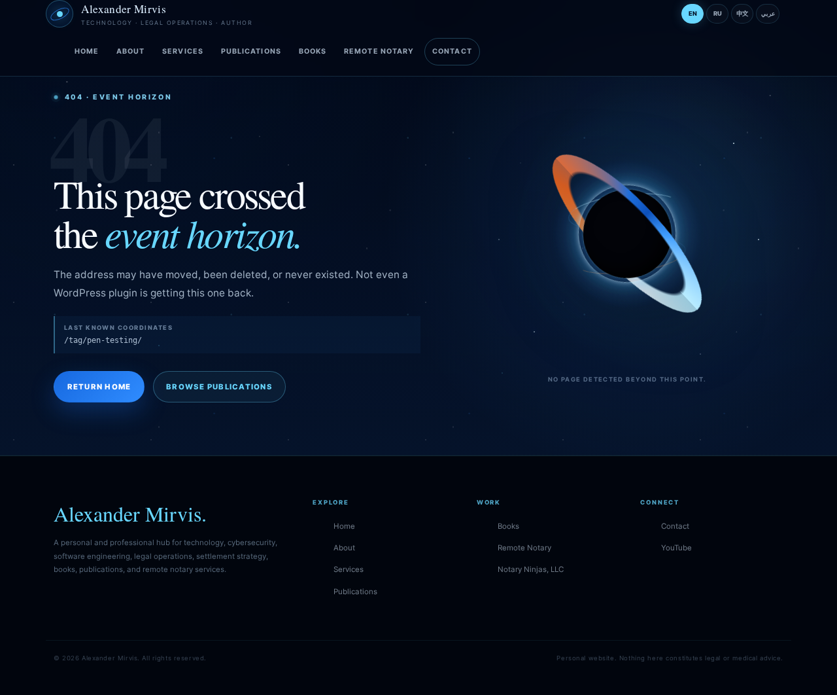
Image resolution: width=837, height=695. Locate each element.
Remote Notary (379, 51)
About (130, 51)
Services (182, 51)
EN (693, 13)
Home (87, 51)
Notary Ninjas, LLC (531, 569)
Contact (452, 51)
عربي (768, 13)
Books (312, 51)
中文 (742, 13)
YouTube (676, 547)
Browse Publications (219, 386)
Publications (251, 51)
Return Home (99, 386)
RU (717, 13)
